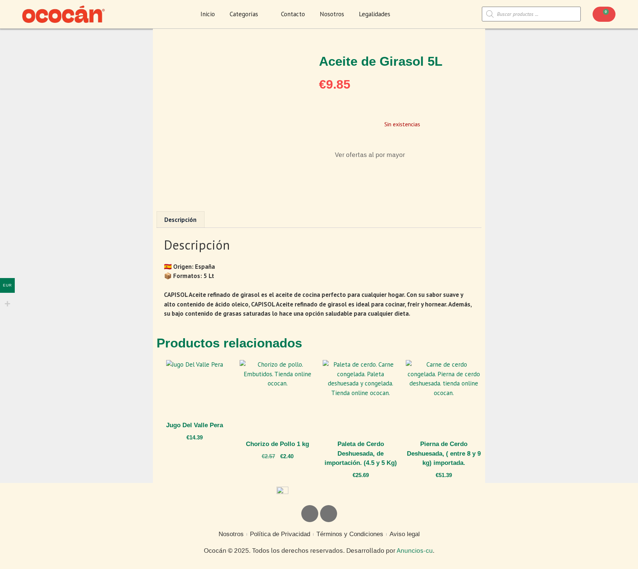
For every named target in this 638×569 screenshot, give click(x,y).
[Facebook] (328, 513)
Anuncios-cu (415, 551)
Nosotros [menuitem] (332, 14)
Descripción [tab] (180, 220)
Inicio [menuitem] (207, 14)
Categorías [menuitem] (244, 14)
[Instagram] (309, 513)
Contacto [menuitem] (293, 14)
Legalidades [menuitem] (374, 14)
